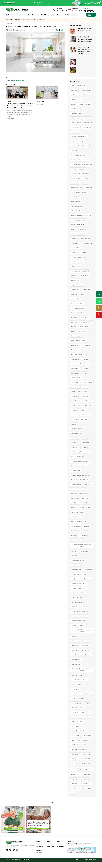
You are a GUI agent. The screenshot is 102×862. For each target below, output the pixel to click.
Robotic (81, 625)
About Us (27, 14)
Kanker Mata (84, 396)
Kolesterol (85, 438)
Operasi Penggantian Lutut (78, 521)
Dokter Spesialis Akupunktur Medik (81, 215)
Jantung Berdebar (76, 377)
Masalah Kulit (84, 479)
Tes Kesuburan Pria (76, 726)
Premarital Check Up (77, 602)
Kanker (73, 391)
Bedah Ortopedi (75, 127)
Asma (72, 122)
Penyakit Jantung (76, 569)
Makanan (80, 456)
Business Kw (74, 150)
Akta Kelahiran (81, 85)
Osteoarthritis (83, 535)
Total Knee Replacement (78, 745)
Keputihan (73, 424)
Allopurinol (86, 95)
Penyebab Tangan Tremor (78, 588)
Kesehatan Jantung (76, 433)
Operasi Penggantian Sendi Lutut (80, 526)
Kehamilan (74, 410)
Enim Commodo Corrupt (78, 257)
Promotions (35, 14)
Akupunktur (74, 90)
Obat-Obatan (86, 503)
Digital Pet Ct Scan (81, 192)
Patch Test (74, 555)
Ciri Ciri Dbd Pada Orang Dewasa (80, 173)
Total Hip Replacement (83, 740)
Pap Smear (74, 551)
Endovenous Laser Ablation (78, 252)
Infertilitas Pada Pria (76, 364)
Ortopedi (73, 535)
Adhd (72, 85)
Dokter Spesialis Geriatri (77, 224)
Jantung (85, 373)
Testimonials (60, 846)
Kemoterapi (74, 415)
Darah (88, 178)
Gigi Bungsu (74, 317)
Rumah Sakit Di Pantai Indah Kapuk (81, 650)
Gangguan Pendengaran (78, 285)
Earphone (83, 229)
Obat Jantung (85, 498)
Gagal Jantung (85, 275)
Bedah (79, 122)
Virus (79, 788)
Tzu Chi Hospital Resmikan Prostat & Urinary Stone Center (81, 769)
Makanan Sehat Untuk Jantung (80, 475)
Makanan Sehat (75, 470)
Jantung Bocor (75, 382)
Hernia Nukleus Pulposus (78, 340)
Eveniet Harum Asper (77, 262)
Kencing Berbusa (85, 415)
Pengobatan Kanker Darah (78, 560)
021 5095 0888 (61, 9)
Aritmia (81, 104)
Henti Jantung (84, 326)
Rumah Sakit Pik (75, 664)
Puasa (83, 606)
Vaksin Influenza (75, 779)
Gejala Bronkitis (75, 299)
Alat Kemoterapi (75, 95)
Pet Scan (82, 593)
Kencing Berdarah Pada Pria (79, 419)
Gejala (82, 294)
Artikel (88, 104)
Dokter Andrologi (75, 201)
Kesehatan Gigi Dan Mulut (78, 428)
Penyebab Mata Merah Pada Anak (80, 579)
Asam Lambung (75, 108)
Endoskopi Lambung (86, 243)
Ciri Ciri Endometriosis (77, 178)
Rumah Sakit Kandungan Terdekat (80, 655)
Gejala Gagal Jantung (77, 303)
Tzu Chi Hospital (85, 763)
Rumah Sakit (84, 645)
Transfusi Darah (75, 754)
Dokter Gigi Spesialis (76, 206)
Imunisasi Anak (75, 359)
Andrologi (82, 99)
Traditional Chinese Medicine (79, 749)
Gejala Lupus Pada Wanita (78, 308)
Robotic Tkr (86, 641)
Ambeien (73, 99)
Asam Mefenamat (76, 118)
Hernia (73, 331)
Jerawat (85, 387)
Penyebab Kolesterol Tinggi (78, 574)
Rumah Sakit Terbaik (77, 675)
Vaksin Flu (87, 774)
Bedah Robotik (87, 127)
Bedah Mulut (88, 122)
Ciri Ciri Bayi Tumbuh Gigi (78, 169)
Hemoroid (73, 326)
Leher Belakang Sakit (77, 452)
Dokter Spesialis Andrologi (78, 220)
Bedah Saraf (74, 132)
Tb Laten (81, 717)
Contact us (59, 841)
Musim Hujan (74, 489)
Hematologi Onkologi (86, 322)
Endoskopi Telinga (76, 248)
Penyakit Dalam (75, 565)
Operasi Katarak (75, 517)
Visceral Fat (87, 788)
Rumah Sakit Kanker (76, 659)
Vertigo (73, 788)
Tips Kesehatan (75, 735)
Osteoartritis (74, 540)
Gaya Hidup (74, 294)
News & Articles (45, 14)
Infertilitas (85, 359)
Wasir (72, 793)
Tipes (84, 731)
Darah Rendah (75, 183)
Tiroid (72, 740)
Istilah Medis (86, 368)
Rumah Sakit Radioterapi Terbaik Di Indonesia (82, 669)
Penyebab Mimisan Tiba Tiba (79, 583)
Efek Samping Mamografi (78, 234)
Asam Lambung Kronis (77, 113)
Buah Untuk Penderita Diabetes (80, 146)
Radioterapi (85, 611)
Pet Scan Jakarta (76, 597)
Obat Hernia (74, 498)
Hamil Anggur (85, 317)
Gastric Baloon (87, 289)
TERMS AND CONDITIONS (82, 859)
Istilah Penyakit (75, 373)
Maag (72, 456)
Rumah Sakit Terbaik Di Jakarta (80, 680)
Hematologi (74, 322)
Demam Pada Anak (76, 187)
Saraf (72, 684)
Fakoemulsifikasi (75, 271)
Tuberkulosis (87, 754)
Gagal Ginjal (74, 275)
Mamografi (74, 479)
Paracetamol (84, 551)
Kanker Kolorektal (83, 391)
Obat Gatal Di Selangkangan (79, 493)
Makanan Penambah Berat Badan (80, 461)
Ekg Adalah (74, 238)
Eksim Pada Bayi (85, 238)
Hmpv (78, 350)
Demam (84, 183)
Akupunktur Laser (86, 90)
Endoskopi (74, 243)
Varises (86, 779)
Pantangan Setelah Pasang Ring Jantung (82, 545)
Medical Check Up (76, 484)
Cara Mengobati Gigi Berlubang (79, 160)
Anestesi (73, 104)
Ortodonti (85, 530)
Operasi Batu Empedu (77, 512)
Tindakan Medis (75, 731)
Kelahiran (82, 410)
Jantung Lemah (75, 387)
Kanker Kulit (74, 396)
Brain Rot (80, 141)
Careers (38, 844)
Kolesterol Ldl (74, 442)
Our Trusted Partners (39, 847)
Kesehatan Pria (75, 438)
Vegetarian (74, 783)
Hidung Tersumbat (76, 345)
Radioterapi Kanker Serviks (78, 620)
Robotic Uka (74, 645)
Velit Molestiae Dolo (85, 783)
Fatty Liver (86, 271)
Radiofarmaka (75, 611)
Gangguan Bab (75, 280)
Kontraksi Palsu (75, 447)
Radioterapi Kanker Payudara (79, 616)
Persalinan (74, 593)
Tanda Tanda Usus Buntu (78, 712)
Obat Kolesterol (75, 503)
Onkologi (81, 507)
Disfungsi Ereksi (75, 197)
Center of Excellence (57, 14)
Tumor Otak (74, 763)
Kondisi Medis (85, 442)
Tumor (73, 758)
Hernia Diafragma (76, 336)
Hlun (72, 350)
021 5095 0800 (77, 9)
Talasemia (87, 703)
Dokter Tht (74, 229)
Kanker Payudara (76, 401)
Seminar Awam (75, 689)
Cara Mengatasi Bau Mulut (78, 155)
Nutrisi (83, 489)
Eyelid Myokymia (75, 266)
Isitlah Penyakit (75, 368)
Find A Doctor (89, 14)
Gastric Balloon (75, 289)
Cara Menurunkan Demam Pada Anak (81, 164)
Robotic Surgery (75, 641)
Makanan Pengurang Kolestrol (79, 466)
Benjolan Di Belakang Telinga (79, 136)
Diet (72, 192)
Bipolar (73, 141)
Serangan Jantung (76, 694)
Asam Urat (87, 118)
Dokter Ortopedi (75, 211)
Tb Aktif (73, 717)
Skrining (73, 698)
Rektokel (73, 625)
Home (20, 14)
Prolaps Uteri (74, 606)
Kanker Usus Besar (76, 405)
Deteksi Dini (88, 187)
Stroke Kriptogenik (76, 703)
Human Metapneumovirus (78, 354)
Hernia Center (82, 331)
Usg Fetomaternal (76, 774)
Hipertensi (87, 345)
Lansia (85, 447)
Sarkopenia (80, 684)
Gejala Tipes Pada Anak (77, 313)
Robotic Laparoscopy (77, 636)
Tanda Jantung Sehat (77, 707)
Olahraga (73, 507)
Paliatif (83, 540)
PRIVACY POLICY (92, 859)
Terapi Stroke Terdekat (77, 721)
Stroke (81, 698)
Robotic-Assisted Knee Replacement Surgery (82, 630)
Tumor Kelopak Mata (84, 758)
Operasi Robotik (75, 530)
